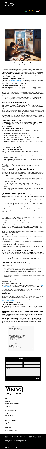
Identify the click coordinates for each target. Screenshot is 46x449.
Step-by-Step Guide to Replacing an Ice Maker (17, 335)
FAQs (6, 398)
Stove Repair (7, 417)
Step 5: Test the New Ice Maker (15, 340)
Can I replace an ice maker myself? (16, 347)
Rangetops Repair (8, 422)
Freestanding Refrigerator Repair (12, 412)
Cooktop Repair (8, 423)
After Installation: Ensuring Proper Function (17, 341)
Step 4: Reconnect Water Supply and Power (17, 339)
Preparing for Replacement (14, 331)
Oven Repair (7, 418)
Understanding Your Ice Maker (14, 328)
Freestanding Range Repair (10, 420)
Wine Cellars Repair (9, 415)
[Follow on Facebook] (6, 447)
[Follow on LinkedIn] (14, 447)
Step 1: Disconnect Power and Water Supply (17, 336)
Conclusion (11, 345)
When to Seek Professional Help (15, 344)
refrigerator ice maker (16, 80)
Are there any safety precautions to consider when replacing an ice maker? (22, 348)
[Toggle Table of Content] (31, 327)
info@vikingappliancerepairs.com (12, 403)
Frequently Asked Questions (14, 346)
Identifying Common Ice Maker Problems (17, 330)
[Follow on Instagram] (11, 447)
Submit (37, 378)
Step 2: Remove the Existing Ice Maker (16, 337)
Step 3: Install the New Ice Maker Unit (16, 338)
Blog (26, 64)
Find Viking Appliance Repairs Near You (33, 8)
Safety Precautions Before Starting (16, 334)
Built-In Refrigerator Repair (10, 410)
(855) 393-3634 (37, 21)
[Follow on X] (8, 447)
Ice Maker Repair (8, 413)
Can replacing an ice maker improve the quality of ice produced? (20, 349)
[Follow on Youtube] (16, 447)
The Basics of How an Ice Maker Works (16, 329)
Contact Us (7, 400)
